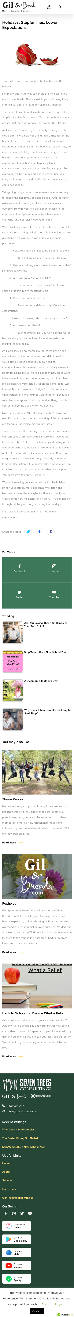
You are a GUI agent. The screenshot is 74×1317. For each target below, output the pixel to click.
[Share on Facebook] (39, 532)
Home (6, 1163)
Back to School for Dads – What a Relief (33, 1013)
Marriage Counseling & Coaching (16, 11)
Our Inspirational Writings (18, 1197)
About (5, 1171)
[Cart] (48, 7)
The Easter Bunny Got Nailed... (21, 1138)
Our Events (9, 1189)
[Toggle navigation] (69, 7)
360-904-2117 (15, 1106)
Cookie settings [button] (52, 1304)
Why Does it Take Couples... (19, 1129)
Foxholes (9, 903)
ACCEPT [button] (37, 1310)
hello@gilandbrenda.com (22, 1111)
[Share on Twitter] (28, 532)
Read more (9, 842)
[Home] (57, 7)
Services (7, 1180)
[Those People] (37, 772)
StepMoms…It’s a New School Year (23, 1147)
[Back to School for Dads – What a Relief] (37, 986)
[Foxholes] (37, 876)
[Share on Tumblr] (51, 532)
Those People (12, 799)
